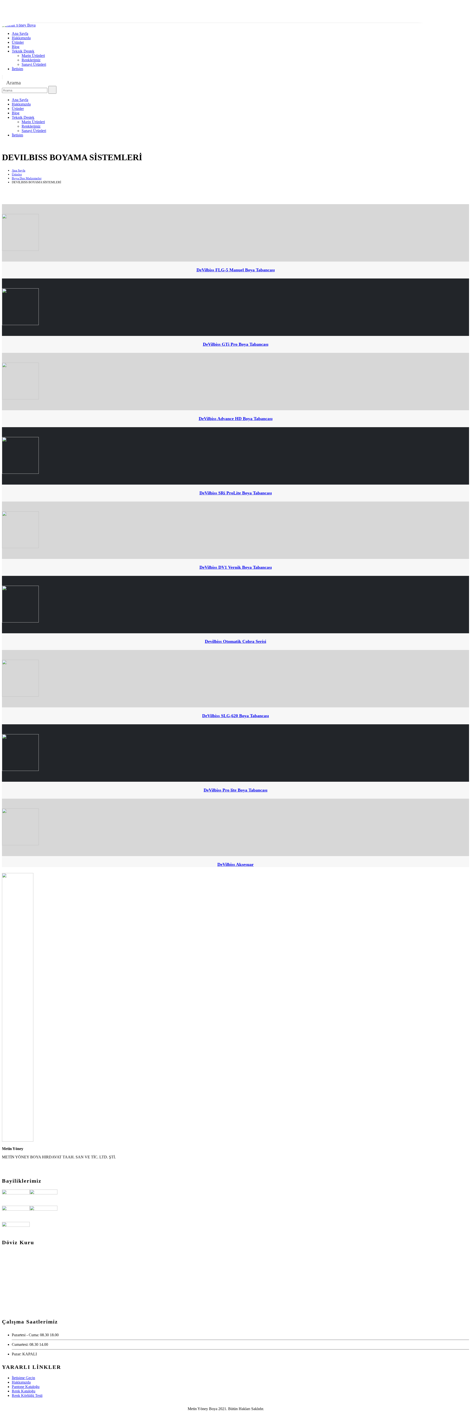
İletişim (17, 69)
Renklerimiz (31, 60)
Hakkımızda (21, 38)
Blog (15, 47)
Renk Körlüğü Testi (27, 1395)
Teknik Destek (23, 51)
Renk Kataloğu (23, 1391)
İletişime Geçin (23, 1378)
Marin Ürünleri (33, 55)
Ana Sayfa (20, 33)
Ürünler (18, 42)
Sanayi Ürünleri (34, 64)
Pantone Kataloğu (25, 1387)
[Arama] (52, 90)
